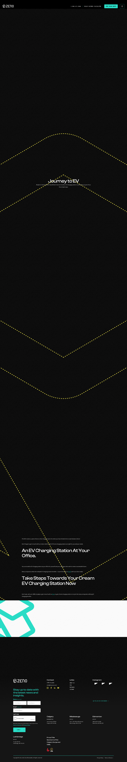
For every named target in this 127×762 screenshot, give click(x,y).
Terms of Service (17, 725)
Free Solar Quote (111, 6)
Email (17, 707)
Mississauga (75, 717)
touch (69, 571)
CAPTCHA (16, 714)
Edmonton (97, 717)
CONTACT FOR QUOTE (28, 59)
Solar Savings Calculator (92, 6)
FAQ (71, 685)
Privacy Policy (27, 725)
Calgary (50, 717)
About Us (72, 682)
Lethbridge (18, 737)
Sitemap (72, 689)
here (77, 238)
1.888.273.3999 (76, 6)
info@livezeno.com (55, 685)
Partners (72, 687)
